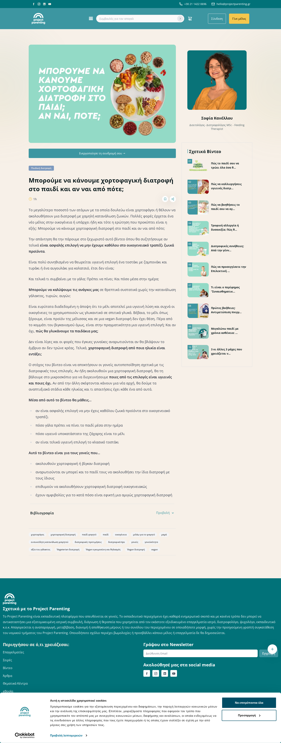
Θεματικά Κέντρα (15, 683)
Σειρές (7, 660)
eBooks (8, 691)
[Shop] (190, 18)
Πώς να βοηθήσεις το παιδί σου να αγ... (225, 207)
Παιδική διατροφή (41, 168)
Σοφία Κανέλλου (217, 118)
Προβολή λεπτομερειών (66, 735)
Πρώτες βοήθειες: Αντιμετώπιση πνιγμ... (226, 310)
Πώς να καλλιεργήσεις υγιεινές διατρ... (226, 186)
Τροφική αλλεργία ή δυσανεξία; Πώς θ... (225, 227)
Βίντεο (7, 668)
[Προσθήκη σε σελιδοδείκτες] (165, 199)
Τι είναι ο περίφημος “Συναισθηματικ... (225, 289)
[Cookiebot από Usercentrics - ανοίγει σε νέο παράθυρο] (24, 735)
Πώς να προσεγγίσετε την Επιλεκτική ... (228, 269)
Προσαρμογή (247, 715)
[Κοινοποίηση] (173, 199)
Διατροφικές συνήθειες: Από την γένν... (227, 248)
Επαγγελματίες (13, 652)
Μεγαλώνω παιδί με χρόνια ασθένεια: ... (225, 331)
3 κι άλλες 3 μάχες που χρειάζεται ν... (226, 351)
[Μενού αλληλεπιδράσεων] (272, 649)
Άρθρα (7, 676)
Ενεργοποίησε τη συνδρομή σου (100, 153)
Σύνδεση (217, 18)
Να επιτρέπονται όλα (249, 702)
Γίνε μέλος (239, 18)
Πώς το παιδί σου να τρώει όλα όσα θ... (225, 165)
